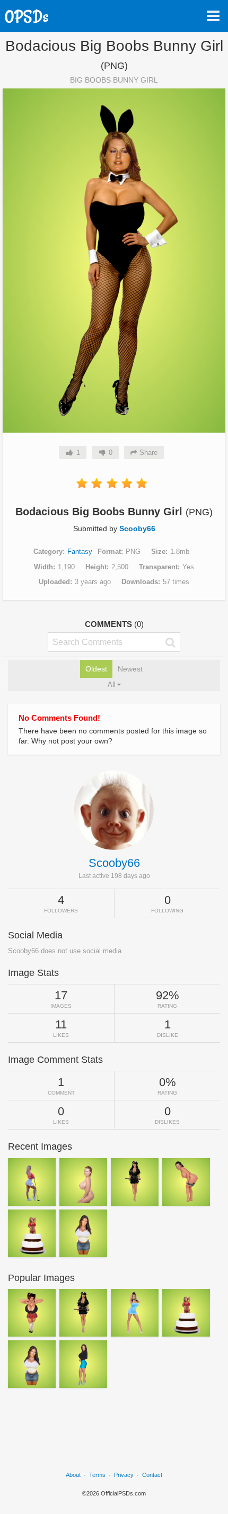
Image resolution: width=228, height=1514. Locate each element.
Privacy (124, 1475)
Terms (97, 1475)
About (73, 1475)
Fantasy (79, 552)
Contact (152, 1475)
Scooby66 (137, 528)
